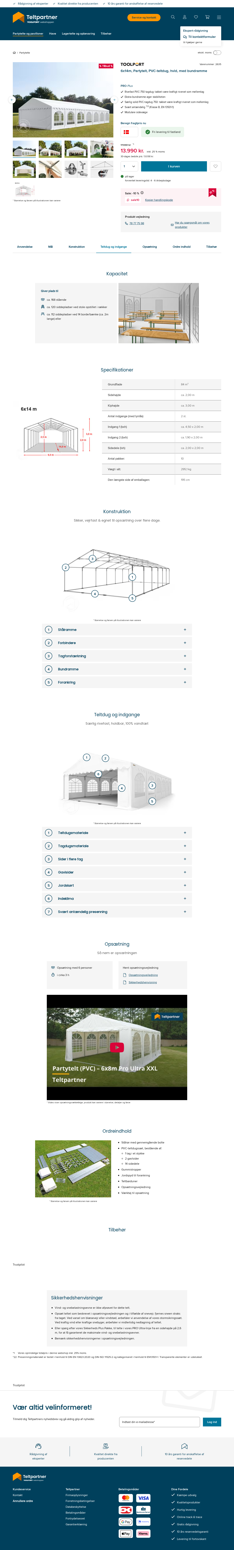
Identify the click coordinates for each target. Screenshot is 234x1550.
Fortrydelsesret (75, 1518)
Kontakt (17, 1495)
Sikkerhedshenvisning (143, 982)
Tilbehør (211, 247)
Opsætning (150, 247)
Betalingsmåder (76, 1513)
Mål (50, 247)
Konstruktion (77, 247)
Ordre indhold (181, 247)
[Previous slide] (12, 99)
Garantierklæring (76, 1524)
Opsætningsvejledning (143, 975)
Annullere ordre (23, 1501)
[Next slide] (114, 99)
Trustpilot (19, 1264)
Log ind (212, 1422)
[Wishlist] (196, 18)
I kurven (174, 166)
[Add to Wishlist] (215, 166)
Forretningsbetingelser (80, 1501)
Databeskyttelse (76, 1507)
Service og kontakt (144, 17)
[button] (207, 17)
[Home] (15, 52)
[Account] (184, 17)
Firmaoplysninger (77, 1495)
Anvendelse (25, 247)
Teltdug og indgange (114, 247)
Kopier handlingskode (159, 200)
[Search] (173, 17)
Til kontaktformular (202, 36)
